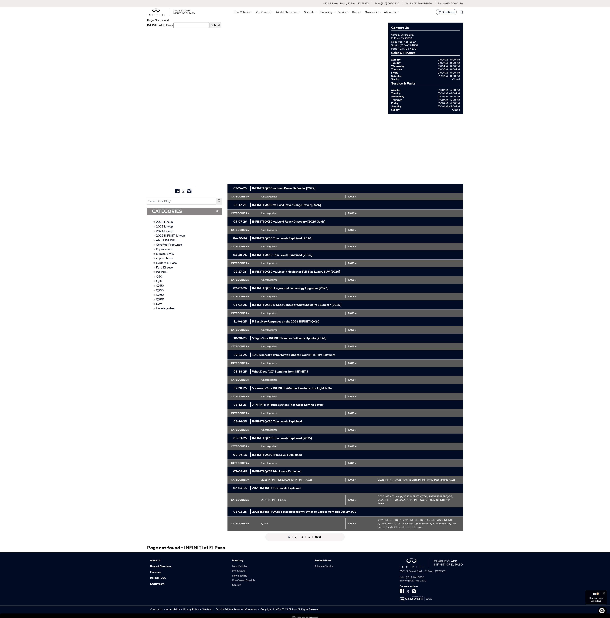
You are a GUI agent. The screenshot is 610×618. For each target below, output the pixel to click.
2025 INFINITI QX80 (415, 500)
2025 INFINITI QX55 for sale (419, 520)
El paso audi (164, 249)
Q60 (159, 281)
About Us (155, 560)
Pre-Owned (238, 571)
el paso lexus (164, 258)
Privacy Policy (191, 609)
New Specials (239, 575)
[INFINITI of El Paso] (171, 11)
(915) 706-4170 (407, 48)
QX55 (160, 290)
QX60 (160, 294)
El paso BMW (165, 254)
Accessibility (173, 609)
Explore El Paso (166, 263)
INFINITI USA (158, 578)
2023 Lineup (164, 226)
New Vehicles (239, 566)
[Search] (219, 201)
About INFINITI (166, 240)
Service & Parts (323, 560)
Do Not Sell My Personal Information (237, 609)
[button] (242, 12)
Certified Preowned (169, 244)
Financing (155, 572)
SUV (159, 304)
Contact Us (156, 609)
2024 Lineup (164, 231)
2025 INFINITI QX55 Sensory (415, 523)
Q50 (159, 276)
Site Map (207, 609)
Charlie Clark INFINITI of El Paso (422, 479)
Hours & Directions (160, 566)
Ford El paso (164, 267)
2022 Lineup (164, 222)
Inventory (237, 560)
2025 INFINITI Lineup (170, 235)
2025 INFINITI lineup (390, 496)
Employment (157, 583)
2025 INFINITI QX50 (415, 496)
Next (318, 537)
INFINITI (161, 272)
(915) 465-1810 (407, 41)
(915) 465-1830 (409, 45)
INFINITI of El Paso (160, 25)
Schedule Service (324, 566)
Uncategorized (166, 308)
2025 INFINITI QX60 (390, 500)
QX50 (160, 285)
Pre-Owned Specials (243, 580)
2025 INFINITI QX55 (390, 479)
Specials (236, 585)
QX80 (160, 299)
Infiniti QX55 (448, 479)
